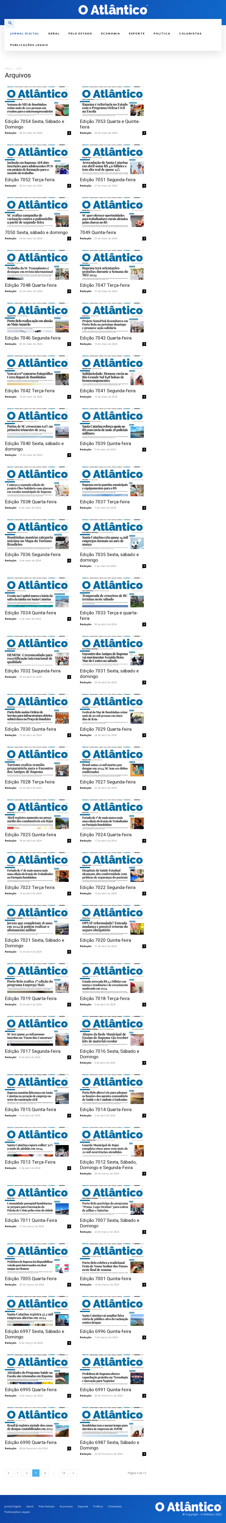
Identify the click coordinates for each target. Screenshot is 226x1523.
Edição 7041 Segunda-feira (108, 390)
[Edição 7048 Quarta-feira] (38, 263)
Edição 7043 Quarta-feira (106, 338)
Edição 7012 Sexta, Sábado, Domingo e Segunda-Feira (108, 1164)
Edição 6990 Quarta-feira (30, 1442)
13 (63, 1473)
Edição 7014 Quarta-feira (106, 1109)
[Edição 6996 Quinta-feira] (113, 1309)
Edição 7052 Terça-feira (30, 179)
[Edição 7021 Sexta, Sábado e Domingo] (38, 918)
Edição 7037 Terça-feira (105, 501)
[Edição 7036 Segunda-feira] (38, 533)
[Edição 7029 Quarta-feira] (113, 707)
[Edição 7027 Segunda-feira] (113, 760)
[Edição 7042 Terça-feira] (38, 369)
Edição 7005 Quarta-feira (30, 1278)
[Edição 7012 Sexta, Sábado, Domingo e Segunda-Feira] (113, 1140)
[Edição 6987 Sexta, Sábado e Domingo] (113, 1420)
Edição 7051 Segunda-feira (108, 179)
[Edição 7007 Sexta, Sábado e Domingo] (113, 1198)
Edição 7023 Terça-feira (30, 887)
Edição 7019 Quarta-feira (30, 998)
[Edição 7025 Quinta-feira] (38, 813)
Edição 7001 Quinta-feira (105, 1278)
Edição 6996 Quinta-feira (105, 1331)
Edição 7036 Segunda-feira (32, 554)
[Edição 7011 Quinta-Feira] (38, 1198)
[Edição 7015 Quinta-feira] (38, 1088)
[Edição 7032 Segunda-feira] (38, 649)
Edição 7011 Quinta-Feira (31, 1220)
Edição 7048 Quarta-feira (30, 285)
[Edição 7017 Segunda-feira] (38, 1029)
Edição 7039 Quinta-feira (105, 443)
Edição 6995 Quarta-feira (30, 1389)
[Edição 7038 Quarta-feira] (38, 480)
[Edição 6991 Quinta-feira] (113, 1368)
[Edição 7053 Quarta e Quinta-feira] (113, 100)
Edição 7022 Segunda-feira (108, 887)
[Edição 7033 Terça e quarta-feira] (113, 591)
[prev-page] (8, 1473)
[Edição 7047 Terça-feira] (113, 263)
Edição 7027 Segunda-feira (108, 782)
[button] (10, 23)
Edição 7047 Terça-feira (105, 285)
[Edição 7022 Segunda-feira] (113, 865)
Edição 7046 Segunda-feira (32, 338)
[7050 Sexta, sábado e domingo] (38, 210)
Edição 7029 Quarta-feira (106, 729)
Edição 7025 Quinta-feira (30, 834)
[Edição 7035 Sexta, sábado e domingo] (113, 533)
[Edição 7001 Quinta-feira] (113, 1257)
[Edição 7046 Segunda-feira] (38, 316)
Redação (10, 132)
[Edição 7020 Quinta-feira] (113, 918)
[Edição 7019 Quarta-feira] (38, 977)
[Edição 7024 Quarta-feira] (113, 813)
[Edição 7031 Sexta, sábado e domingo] (113, 649)
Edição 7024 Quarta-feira (106, 834)
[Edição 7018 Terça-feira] (113, 977)
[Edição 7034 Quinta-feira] (38, 591)
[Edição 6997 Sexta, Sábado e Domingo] (38, 1309)
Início (8, 68)
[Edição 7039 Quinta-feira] (113, 422)
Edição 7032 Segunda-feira (32, 671)
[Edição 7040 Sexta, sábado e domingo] (38, 422)
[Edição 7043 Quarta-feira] (113, 316)
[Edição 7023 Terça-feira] (38, 865)
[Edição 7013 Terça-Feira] (38, 1140)
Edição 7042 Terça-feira (30, 390)
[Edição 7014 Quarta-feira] (113, 1088)
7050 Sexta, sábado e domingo (36, 232)
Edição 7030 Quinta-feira (30, 729)
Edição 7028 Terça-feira (30, 782)
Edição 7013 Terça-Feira (30, 1162)
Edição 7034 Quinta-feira (30, 612)
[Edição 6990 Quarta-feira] (38, 1420)
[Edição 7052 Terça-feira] (38, 158)
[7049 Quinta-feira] (113, 210)
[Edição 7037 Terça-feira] (113, 480)
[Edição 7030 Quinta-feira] (38, 707)
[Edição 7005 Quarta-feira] (38, 1257)
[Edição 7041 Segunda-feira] (113, 369)
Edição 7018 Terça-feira (105, 998)
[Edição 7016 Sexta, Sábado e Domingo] (113, 1029)
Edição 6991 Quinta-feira (105, 1389)
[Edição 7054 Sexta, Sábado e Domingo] (38, 100)
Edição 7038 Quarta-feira (30, 501)
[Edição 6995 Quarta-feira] (38, 1368)
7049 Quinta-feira (98, 232)
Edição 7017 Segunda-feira (32, 1051)
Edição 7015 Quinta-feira (30, 1109)
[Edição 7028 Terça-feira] (38, 760)
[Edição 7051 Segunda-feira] (113, 158)
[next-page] (73, 1473)
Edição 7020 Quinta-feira (105, 940)
